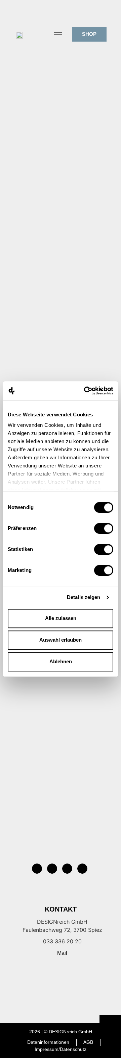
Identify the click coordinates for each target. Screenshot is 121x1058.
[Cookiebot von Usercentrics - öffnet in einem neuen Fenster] (85, 390)
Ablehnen (60, 661)
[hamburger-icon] (58, 34)
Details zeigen (83, 597)
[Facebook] (52, 869)
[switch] (103, 528)
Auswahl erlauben (60, 640)
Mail (62, 953)
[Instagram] (37, 869)
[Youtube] (82, 869)
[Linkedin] (67, 869)
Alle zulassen (60, 618)
